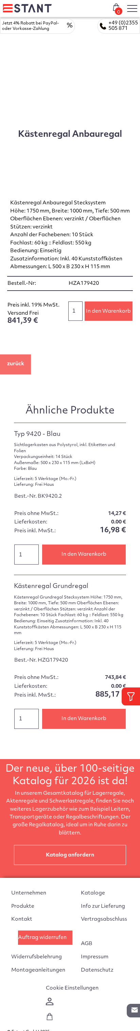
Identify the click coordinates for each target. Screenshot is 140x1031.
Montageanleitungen (38, 970)
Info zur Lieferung (103, 906)
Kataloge (93, 893)
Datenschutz (97, 970)
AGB (86, 943)
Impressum (94, 957)
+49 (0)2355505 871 (123, 26)
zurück (15, 364)
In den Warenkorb (108, 311)
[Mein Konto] (49, 1004)
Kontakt (21, 919)
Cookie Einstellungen (72, 988)
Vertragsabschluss (104, 919)
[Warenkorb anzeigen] (49, 1018)
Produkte (22, 906)
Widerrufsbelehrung (36, 957)
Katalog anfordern (70, 855)
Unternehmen (28, 893)
